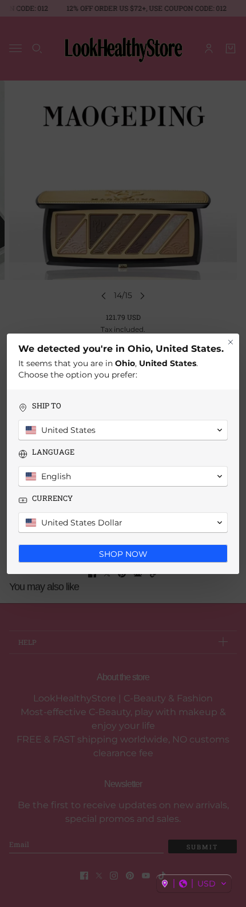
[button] (194, 883)
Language (53, 452)
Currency (52, 498)
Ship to (46, 406)
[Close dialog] (230, 342)
